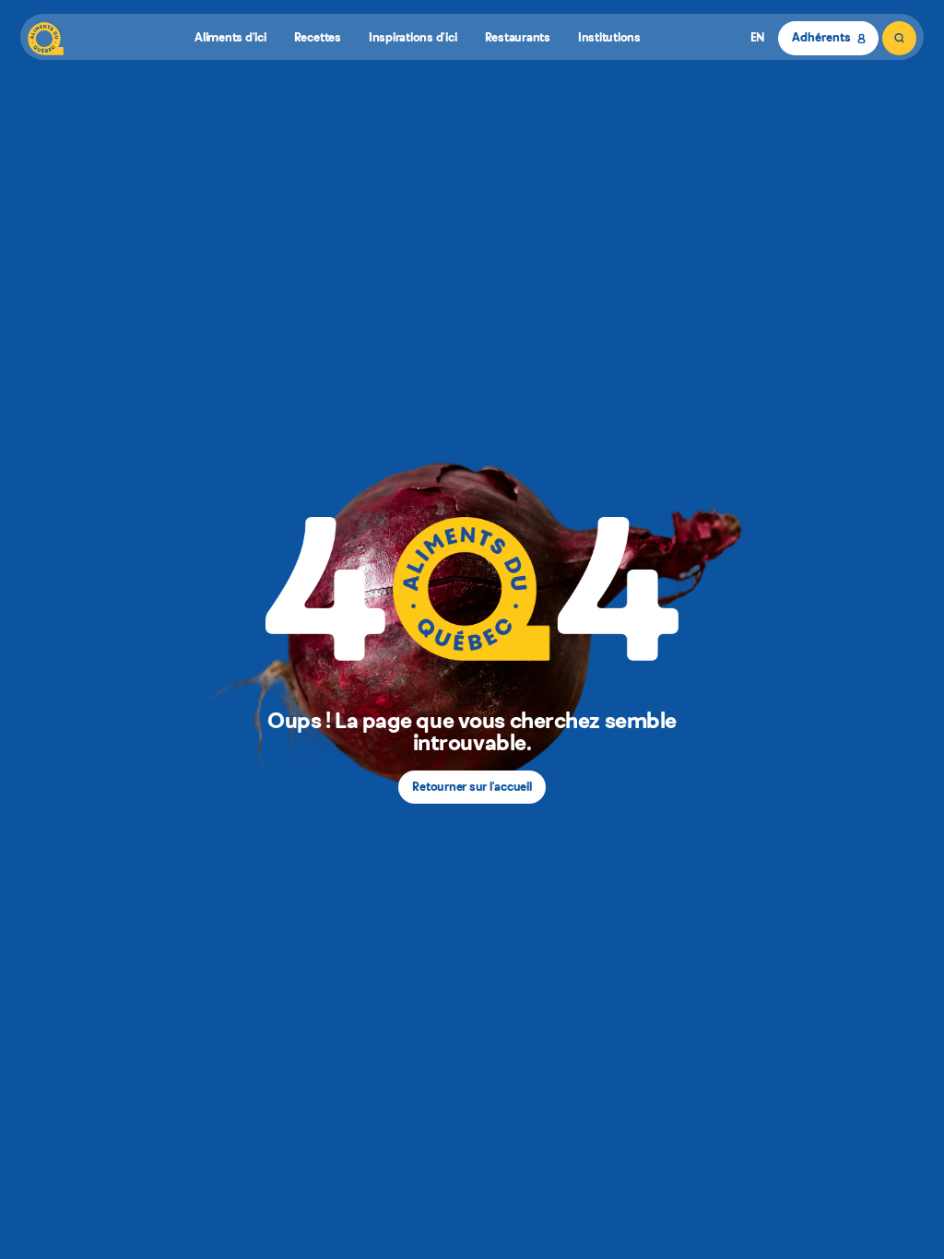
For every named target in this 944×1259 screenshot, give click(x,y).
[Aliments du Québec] (46, 38)
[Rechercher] (899, 38)
